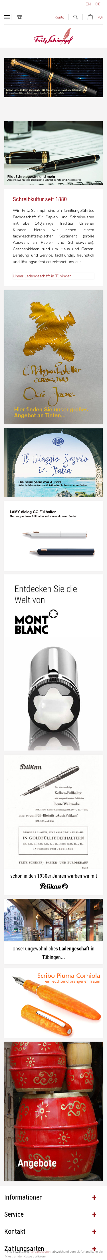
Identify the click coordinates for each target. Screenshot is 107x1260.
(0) (100, 17)
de (97, 4)
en (88, 4)
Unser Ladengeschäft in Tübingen (42, 276)
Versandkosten (40, 1251)
